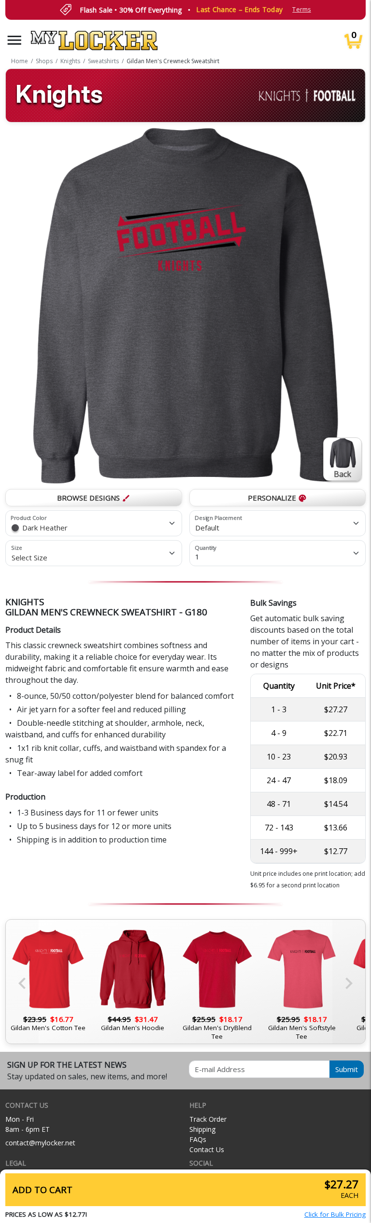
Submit (346, 1069)
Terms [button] (301, 9)
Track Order (208, 1119)
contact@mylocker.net (40, 1142)
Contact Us (206, 1149)
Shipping (202, 1129)
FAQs (197, 1139)
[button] (14, 40)
